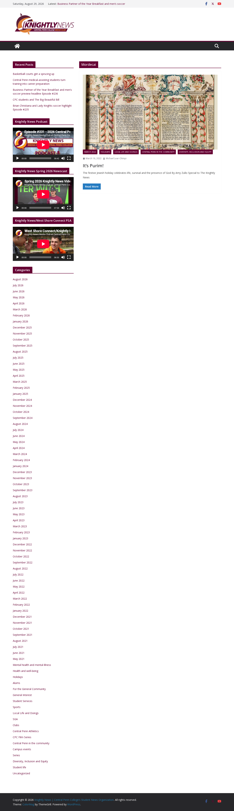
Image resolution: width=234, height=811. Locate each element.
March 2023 (20, 526)
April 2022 (18, 592)
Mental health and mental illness (32, 665)
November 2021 (22, 622)
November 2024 (22, 406)
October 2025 (21, 339)
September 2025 (22, 345)
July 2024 (18, 430)
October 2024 (21, 412)
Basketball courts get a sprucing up (33, 74)
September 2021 (22, 634)
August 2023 (20, 496)
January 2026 (20, 321)
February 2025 (21, 387)
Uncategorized (21, 773)
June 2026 (18, 291)
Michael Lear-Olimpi (116, 158)
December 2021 (22, 616)
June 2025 (18, 363)
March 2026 (20, 309)
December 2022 (22, 544)
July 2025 (18, 357)
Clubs (16, 725)
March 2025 (20, 381)
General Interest (22, 695)
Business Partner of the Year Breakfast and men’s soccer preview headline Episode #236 (91, 5)
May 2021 (18, 659)
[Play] (17, 158)
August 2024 (20, 424)
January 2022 (20, 610)
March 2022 (90, 152)
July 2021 (18, 647)
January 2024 (20, 466)
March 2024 (20, 454)
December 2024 (22, 399)
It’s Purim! (93, 165)
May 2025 (18, 369)
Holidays (105, 152)
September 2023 (22, 490)
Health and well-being (25, 671)
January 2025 (20, 393)
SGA (15, 719)
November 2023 (22, 478)
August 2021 (20, 640)
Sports (16, 707)
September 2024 (22, 418)
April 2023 (18, 520)
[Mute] (63, 158)
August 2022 (20, 568)
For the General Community (29, 689)
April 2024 (18, 448)
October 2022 (21, 556)
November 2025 (22, 333)
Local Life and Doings (126, 152)
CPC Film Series (22, 737)
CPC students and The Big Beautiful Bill (36, 99)
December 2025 (22, 327)
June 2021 (18, 653)
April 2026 (18, 303)
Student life (19, 767)
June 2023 (18, 508)
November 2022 (22, 550)
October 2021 (21, 628)
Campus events (22, 749)
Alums (16, 683)
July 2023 (18, 502)
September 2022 (22, 562)
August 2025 (20, 351)
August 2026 (20, 279)
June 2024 (18, 436)
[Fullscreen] (69, 158)
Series (16, 755)
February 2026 (21, 315)
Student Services (22, 701)
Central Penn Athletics (26, 731)
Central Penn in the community (158, 152)
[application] (43, 145)
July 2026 (18, 285)
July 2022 (18, 574)
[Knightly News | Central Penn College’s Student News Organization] (17, 46)
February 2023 (21, 532)
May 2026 (18, 297)
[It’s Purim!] (150, 112)
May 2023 (18, 514)
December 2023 (22, 472)
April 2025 (18, 375)
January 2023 (20, 538)
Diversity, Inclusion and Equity (195, 152)
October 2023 (21, 484)
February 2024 (21, 460)
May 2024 (18, 442)
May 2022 (18, 586)
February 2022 (21, 604)
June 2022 (18, 580)
